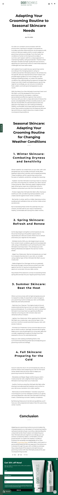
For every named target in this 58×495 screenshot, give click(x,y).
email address (7, 475)
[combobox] (6, 482)
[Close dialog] (56, 459)
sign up (19, 490)
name (5, 470)
